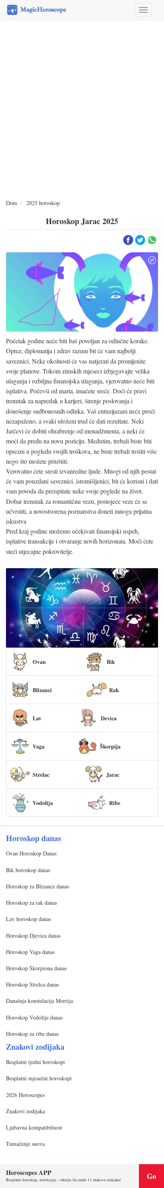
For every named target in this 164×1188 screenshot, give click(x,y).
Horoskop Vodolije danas (34, 1017)
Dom (11, 203)
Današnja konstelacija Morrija (39, 1000)
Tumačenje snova (25, 1143)
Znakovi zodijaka (25, 1111)
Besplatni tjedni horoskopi (35, 1062)
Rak (114, 690)
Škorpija (110, 746)
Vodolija (43, 803)
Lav (37, 718)
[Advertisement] (82, 110)
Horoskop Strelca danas (32, 984)
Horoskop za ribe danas (32, 1033)
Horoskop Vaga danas (30, 952)
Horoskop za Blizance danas (37, 886)
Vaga (39, 746)
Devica (109, 718)
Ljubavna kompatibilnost (34, 1127)
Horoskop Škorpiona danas (36, 968)
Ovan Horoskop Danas (31, 853)
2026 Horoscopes (25, 1095)
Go (151, 1176)
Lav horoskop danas (28, 919)
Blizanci (42, 690)
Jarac (112, 774)
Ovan (39, 662)
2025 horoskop (43, 203)
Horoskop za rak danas (31, 902)
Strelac (41, 774)
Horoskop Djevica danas (33, 935)
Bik (111, 662)
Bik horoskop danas (28, 870)
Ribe (114, 803)
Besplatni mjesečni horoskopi (39, 1078)
